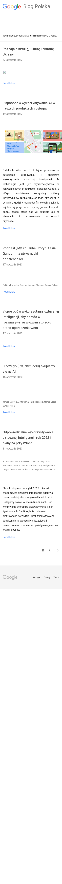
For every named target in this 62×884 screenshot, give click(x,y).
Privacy (47, 577)
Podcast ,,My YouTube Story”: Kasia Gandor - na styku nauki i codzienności (29, 253)
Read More (9, 83)
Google (37, 577)
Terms (56, 577)
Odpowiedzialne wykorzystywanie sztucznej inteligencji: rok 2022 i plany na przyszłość (28, 437)
